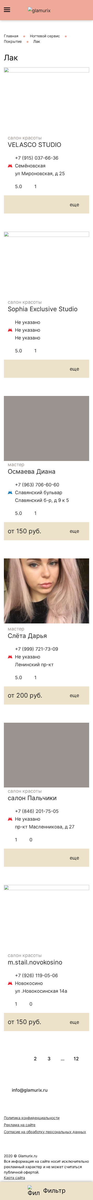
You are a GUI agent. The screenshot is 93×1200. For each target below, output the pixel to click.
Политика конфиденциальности (31, 1118)
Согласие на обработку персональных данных (45, 1132)
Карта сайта (14, 1177)
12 (76, 1058)
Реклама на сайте (19, 1125)
